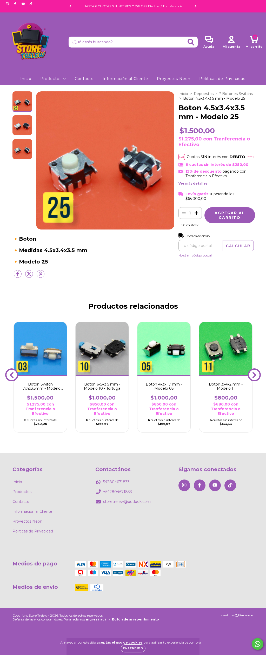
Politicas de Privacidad (222, 78)
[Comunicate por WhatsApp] (257, 644)
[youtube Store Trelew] (24, 3)
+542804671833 (117, 491)
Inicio (25, 78)
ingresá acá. (96, 619)
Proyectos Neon (173, 78)
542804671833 (116, 482)
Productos (51, 78)
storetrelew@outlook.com (127, 501)
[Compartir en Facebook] (18, 276)
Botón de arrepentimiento (135, 619)
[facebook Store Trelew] (15, 3)
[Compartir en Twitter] (29, 276)
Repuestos (204, 93)
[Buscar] (191, 42)
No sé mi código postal (195, 255)
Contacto (84, 78)
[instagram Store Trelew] (8, 3)
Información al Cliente (125, 78)
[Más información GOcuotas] (250, 157)
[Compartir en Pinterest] (40, 276)
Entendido (133, 648)
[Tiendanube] (237, 616)
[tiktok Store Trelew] (31, 3)
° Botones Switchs (236, 93)
